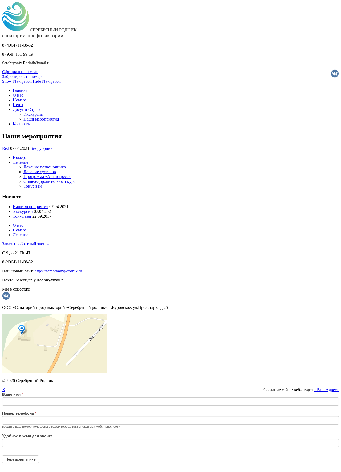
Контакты (22, 124)
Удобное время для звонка (27, 436)
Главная (20, 90)
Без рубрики (41, 148)
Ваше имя (12, 394)
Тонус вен (32, 186)
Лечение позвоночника (44, 167)
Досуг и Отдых (26, 109)
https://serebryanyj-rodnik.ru (58, 271)
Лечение (20, 162)
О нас (18, 95)
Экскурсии (33, 114)
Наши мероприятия (41, 119)
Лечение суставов (39, 171)
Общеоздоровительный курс (49, 181)
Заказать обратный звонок (26, 244)
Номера (20, 100)
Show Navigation (17, 81)
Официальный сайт (20, 71)
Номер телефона (19, 413)
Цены (18, 104)
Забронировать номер (22, 76)
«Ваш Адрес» (326, 389)
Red (5, 148)
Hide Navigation (47, 81)
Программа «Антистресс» (47, 176)
